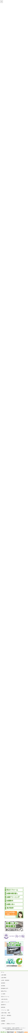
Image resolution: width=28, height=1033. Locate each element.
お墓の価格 (3, 974)
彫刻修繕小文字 (4, 988)
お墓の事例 (3, 977)
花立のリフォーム (5, 996)
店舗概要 (3, 1020)
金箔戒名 (3, 985)
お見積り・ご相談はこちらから (8, 1023)
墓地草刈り (3, 1004)
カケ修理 (3, 993)
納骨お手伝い (4, 991)
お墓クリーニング (5, 1002)
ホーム (2, 972)
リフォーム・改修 (5, 1010)
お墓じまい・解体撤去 (6, 1015)
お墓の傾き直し (4, 999)
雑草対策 (3, 1007)
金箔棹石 (3, 983)
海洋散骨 (3, 1018)
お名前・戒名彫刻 (5, 980)
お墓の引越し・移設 (5, 1012)
